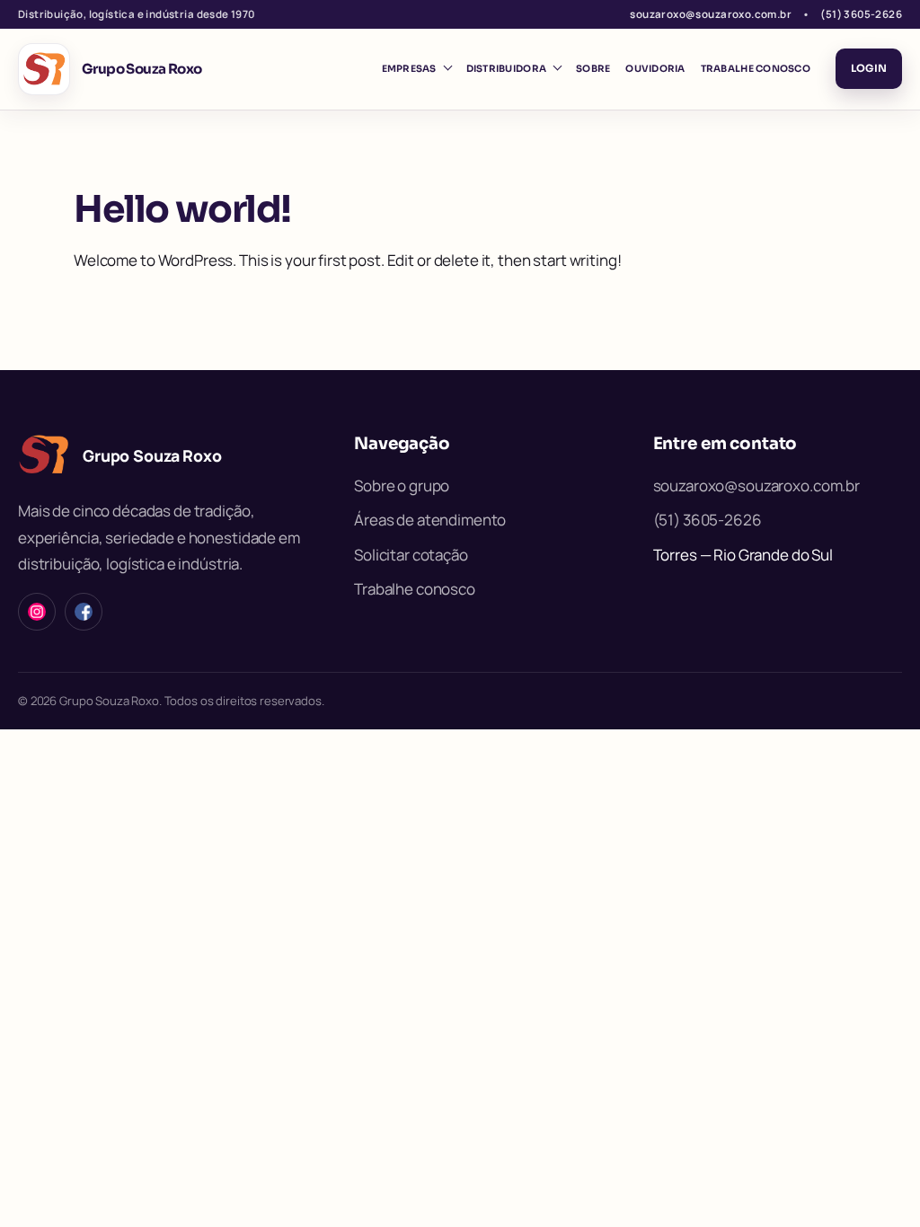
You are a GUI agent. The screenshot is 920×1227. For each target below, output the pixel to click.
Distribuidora (506, 69)
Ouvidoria (655, 69)
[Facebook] (83, 612)
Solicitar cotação (411, 554)
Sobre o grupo (401, 485)
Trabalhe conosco (755, 69)
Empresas (409, 69)
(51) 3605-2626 (861, 14)
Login (869, 68)
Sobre (593, 69)
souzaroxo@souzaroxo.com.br (710, 14)
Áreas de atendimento (430, 519)
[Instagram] (37, 612)
